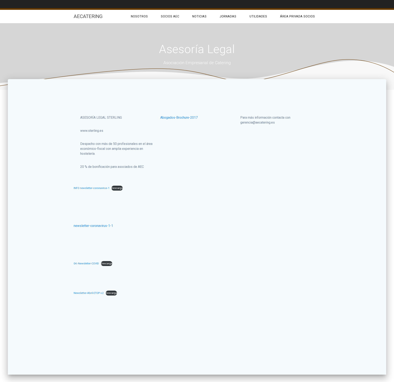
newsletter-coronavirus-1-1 (93, 226)
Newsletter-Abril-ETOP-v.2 (89, 292)
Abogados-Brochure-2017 (179, 117)
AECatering (88, 16)
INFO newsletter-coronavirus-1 (91, 188)
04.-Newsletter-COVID (86, 263)
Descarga (117, 188)
